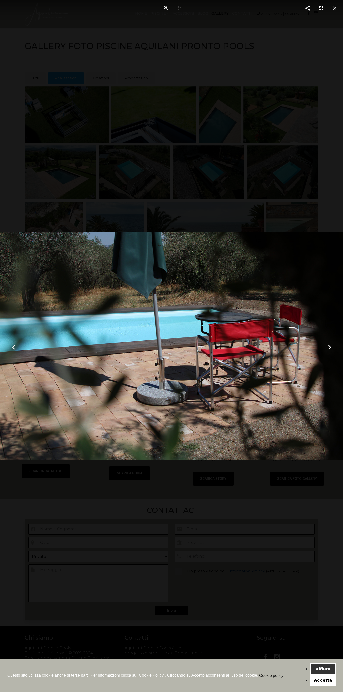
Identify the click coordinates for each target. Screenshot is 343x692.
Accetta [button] (323, 680)
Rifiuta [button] (322, 668)
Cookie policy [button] (271, 675)
